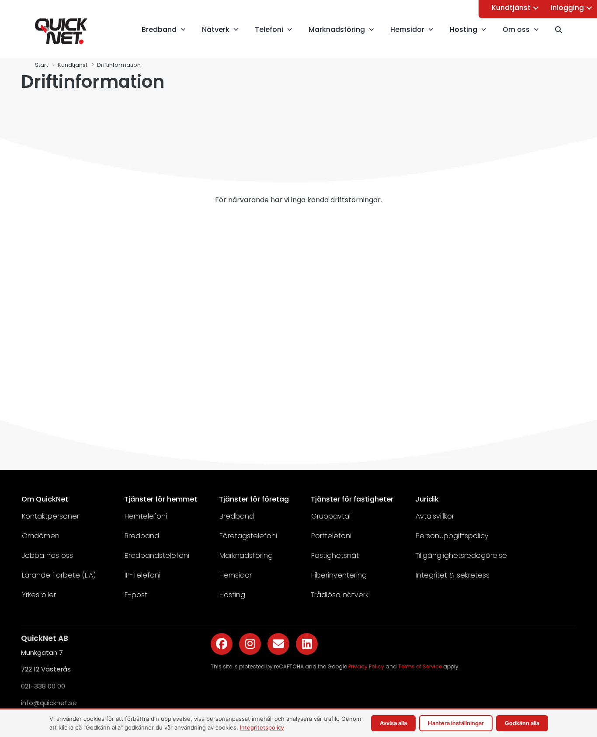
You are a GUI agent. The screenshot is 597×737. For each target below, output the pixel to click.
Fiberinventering (339, 575)
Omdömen (40, 536)
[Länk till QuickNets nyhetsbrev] (278, 644)
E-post (136, 595)
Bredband (142, 536)
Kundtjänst (511, 8)
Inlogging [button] (567, 8)
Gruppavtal (331, 516)
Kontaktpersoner (50, 516)
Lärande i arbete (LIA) (59, 575)
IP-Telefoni (142, 575)
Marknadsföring (246, 555)
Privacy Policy (366, 666)
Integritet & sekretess (452, 575)
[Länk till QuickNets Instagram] (250, 644)
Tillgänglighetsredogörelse (461, 555)
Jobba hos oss (47, 555)
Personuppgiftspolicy (452, 536)
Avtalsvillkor (435, 516)
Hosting (232, 595)
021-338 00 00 (43, 686)
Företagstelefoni (248, 536)
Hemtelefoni (146, 516)
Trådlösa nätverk (339, 595)
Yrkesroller (39, 595)
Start (41, 65)
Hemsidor (235, 575)
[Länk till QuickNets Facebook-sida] (222, 644)
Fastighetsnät (335, 555)
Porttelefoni (331, 536)
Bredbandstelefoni (157, 555)
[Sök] (562, 29)
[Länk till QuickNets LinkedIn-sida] (307, 644)
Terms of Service (420, 666)
